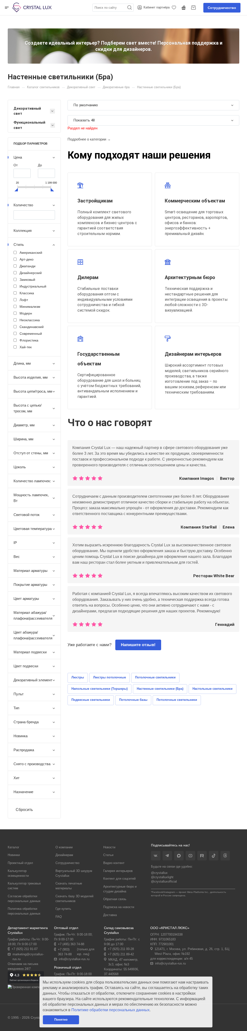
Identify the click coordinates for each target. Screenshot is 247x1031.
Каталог (13, 847)
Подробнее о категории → (89, 139)
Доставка (110, 915)
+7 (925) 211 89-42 (121, 954)
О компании (64, 847)
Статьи (108, 855)
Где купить (63, 908)
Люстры (77, 677)
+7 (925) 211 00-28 (121, 949)
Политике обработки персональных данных (110, 1010)
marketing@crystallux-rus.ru (28, 956)
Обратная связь (114, 899)
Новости (109, 847)
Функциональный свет (29, 125)
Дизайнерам (64, 855)
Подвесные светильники (90, 700)
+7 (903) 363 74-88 (65, 952)
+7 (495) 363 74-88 (71, 944)
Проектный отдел (20, 863)
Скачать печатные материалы (68, 886)
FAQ (58, 916)
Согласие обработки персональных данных (24, 898)
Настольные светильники (212, 688)
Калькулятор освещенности (18, 873)
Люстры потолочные (109, 677)
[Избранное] (175, 7)
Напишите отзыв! (138, 645)
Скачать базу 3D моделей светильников (74, 898)
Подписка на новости (118, 907)
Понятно (61, 1019)
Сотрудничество (222, 8)
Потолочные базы (133, 700)
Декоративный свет (27, 111)
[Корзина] (194, 7)
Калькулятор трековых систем (24, 886)
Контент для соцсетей (119, 878)
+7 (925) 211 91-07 (25, 949)
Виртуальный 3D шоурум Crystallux (73, 873)
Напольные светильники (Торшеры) (99, 688)
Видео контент (113, 863)
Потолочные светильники (155, 677)
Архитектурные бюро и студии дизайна (120, 889)
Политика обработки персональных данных (24, 911)
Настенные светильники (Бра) (160, 688)
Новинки (14, 855)
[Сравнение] (184, 7)
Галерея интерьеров (118, 871)
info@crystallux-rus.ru (74, 959)
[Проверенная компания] (26, 987)
